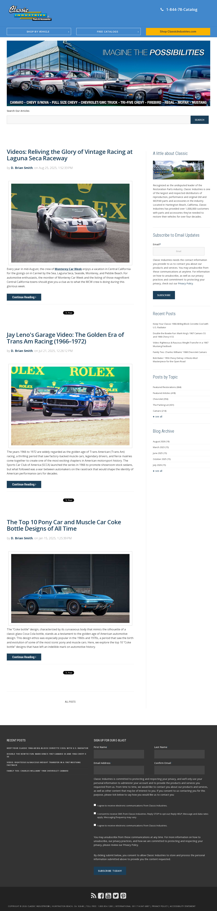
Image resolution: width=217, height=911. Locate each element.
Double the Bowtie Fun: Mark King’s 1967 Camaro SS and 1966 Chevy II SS (179, 335)
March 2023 (161, 447)
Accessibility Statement (182, 906)
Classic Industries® (39, 906)
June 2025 (160, 453)
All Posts (70, 701)
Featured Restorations (167, 387)
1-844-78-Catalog (181, 9)
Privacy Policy (185, 283)
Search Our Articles (18, 110)
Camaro (159, 410)
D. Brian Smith (22, 168)
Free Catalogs (107, 31)
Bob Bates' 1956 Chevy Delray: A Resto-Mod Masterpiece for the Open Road (175, 359)
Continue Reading (23, 297)
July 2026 (159, 465)
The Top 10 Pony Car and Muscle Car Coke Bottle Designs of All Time (64, 525)
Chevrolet (160, 398)
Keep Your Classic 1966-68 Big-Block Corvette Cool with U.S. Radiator (180, 325)
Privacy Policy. (131, 845)
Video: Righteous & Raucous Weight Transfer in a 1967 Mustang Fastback (180, 344)
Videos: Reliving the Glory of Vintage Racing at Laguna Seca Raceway (69, 155)
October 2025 (162, 459)
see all (158, 416)
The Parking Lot (163, 404)
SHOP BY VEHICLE (38, 31)
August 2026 (161, 441)
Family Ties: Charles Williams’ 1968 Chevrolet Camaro (180, 352)
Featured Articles (164, 393)
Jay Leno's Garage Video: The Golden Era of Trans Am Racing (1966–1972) (65, 338)
